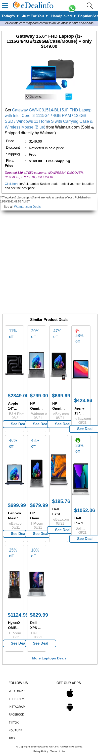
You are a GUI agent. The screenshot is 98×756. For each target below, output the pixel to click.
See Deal (18, 424)
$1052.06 (84, 510)
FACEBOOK (16, 714)
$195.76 (61, 501)
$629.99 (39, 615)
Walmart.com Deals (27, 206)
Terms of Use (57, 751)
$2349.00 (18, 395)
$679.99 (39, 505)
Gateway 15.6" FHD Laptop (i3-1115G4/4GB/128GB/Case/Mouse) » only (49, 41)
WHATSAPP (16, 691)
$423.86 (83, 400)
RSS (12, 738)
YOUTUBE (15, 730)
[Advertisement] (49, 260)
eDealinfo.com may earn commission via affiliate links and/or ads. (49, 23)
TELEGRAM (16, 699)
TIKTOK (14, 722)
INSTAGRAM (17, 706)
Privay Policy (40, 751)
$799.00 (39, 395)
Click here (12, 184)
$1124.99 (18, 615)
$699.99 (61, 395)
